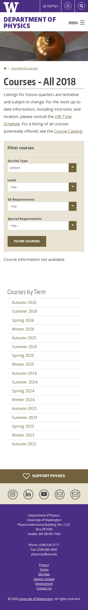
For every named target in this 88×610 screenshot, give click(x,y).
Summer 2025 (24, 346)
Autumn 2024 (24, 373)
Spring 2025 (23, 355)
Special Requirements (25, 219)
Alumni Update (44, 579)
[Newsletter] (75, 494)
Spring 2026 (23, 320)
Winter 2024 (23, 399)
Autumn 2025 (24, 338)
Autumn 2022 (24, 444)
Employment (44, 584)
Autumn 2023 (24, 408)
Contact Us (44, 588)
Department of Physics (30, 22)
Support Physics (48, 475)
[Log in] (68, 6)
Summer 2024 (24, 382)
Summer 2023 (24, 417)
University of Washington (36, 599)
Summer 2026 (24, 311)
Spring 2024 (23, 391)
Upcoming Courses (24, 68)
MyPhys (52, 6)
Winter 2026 (23, 329)
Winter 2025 (23, 364)
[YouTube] (45, 494)
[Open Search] (81, 6)
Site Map (44, 574)
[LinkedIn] (29, 494)
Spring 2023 (23, 426)
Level (12, 180)
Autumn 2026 (24, 302)
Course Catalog (68, 131)
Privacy (44, 565)
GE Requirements (21, 199)
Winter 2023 (23, 435)
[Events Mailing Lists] (60, 494)
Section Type (18, 161)
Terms (44, 569)
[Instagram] (14, 494)
